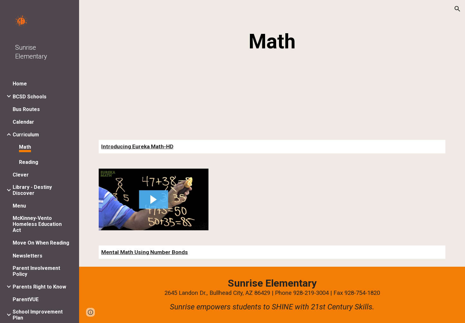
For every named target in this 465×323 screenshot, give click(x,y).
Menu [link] (19, 206)
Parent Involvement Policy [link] (36, 271)
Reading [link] (28, 162)
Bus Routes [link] (26, 109)
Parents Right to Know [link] (39, 287)
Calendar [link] (23, 122)
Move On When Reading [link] (41, 243)
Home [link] (20, 84)
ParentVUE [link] (26, 299)
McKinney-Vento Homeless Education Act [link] (37, 224)
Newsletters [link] (27, 256)
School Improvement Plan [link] (38, 315)
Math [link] (25, 147)
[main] (272, 42)
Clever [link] (21, 175)
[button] (457, 8)
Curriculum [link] (26, 135)
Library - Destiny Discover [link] (32, 190)
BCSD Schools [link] (29, 97)
